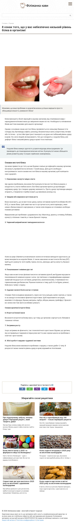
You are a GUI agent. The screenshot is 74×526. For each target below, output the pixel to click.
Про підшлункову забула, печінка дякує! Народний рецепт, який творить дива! (17, 419)
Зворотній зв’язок (8, 520)
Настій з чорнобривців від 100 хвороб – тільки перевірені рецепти (55, 418)
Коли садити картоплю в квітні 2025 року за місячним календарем (55, 482)
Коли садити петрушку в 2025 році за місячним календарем (55, 451)
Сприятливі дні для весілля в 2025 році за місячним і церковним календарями (18, 483)
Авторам (40, 520)
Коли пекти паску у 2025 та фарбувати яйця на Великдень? (17, 451)
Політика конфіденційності (26, 520)
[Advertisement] (38, 50)
